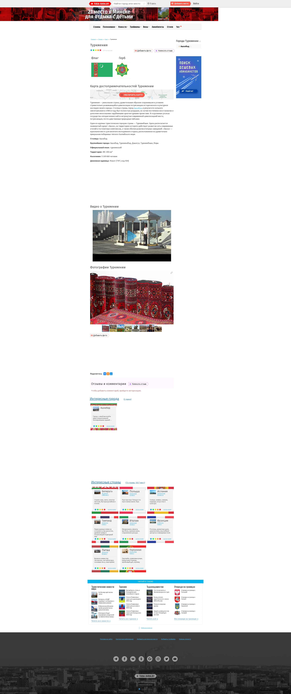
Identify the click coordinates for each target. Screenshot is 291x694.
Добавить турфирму (168, 639)
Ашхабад (138, 108)
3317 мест (140, 482)
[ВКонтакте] (104, 373)
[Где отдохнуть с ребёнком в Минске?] (109, 20)
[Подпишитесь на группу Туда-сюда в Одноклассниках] (141, 662)
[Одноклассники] (108, 373)
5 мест (104, 524)
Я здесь (153, 3)
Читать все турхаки (127, 619)
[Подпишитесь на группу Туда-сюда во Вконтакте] (133, 662)
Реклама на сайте (106, 639)
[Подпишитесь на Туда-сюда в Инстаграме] (158, 662)
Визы (145, 27)
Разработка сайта (146, 689)
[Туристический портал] (100, 4)
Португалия (135, 550)
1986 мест (105, 495)
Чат (178, 27)
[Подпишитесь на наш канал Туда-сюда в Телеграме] (116, 662)
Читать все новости (100, 621)
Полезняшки (109, 27)
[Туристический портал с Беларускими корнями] (145, 676)
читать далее (110, 426)
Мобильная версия (146, 628)
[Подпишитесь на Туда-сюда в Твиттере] (166, 662)
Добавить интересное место (147, 639)
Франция (162, 520)
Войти (196, 3)
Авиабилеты (158, 27)
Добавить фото (144, 50)
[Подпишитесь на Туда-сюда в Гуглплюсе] (150, 662)
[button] (171, 273)
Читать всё (151, 619)
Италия (134, 520)
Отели (170, 27)
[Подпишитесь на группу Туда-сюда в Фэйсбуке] (124, 662)
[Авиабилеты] (188, 98)
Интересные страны (106, 482)
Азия (106, 39)
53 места (160, 495)
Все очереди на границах (185, 619)
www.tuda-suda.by (149, 682)
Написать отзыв (165, 50)
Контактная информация (124, 639)
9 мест (159, 524)
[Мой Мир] (111, 373)
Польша (135, 491)
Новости (122, 27)
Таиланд (107, 520)
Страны (96, 27)
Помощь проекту (185, 639)
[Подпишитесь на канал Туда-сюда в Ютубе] (175, 662)
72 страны (130, 482)
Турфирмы (135, 27)
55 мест (104, 554)
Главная (93, 39)
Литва (106, 550)
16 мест (132, 524)
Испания (162, 491)
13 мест (132, 495)
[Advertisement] (132, 182)
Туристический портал (145, 684)
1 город (127, 399)
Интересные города (104, 399)
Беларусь (107, 491)
